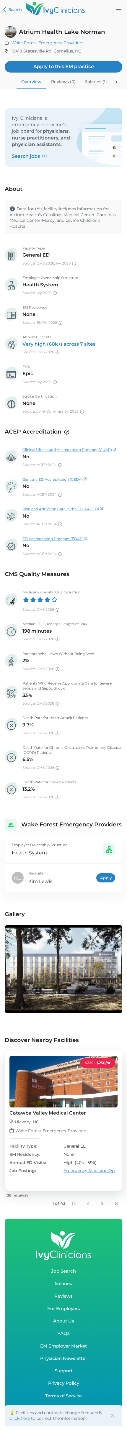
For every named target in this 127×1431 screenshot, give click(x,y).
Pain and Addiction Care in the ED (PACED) (60, 509)
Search (15, 9)
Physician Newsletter (63, 1358)
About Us (63, 1321)
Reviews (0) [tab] (63, 81)
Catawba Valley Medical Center (47, 1113)
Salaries (63, 1283)
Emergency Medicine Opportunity (91, 1170)
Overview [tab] (31, 81)
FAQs (63, 1333)
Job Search (63, 1271)
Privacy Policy (63, 1383)
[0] (119, 9)
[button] (63, 1121)
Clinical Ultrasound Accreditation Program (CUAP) (67, 449)
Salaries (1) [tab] (96, 81)
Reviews (63, 1296)
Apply (106, 877)
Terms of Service (63, 1396)
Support (64, 1370)
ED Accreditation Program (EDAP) (53, 538)
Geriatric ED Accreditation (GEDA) (52, 479)
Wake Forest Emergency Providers (47, 42)
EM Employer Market (63, 1346)
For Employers (63, 1308)
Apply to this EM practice (63, 66)
